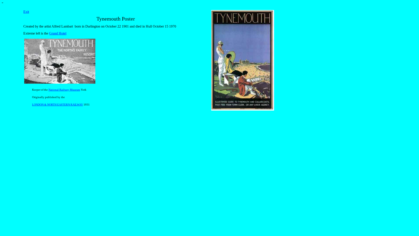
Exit (26, 12)
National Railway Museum (64, 89)
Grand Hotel (57, 33)
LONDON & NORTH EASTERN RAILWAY (57, 104)
